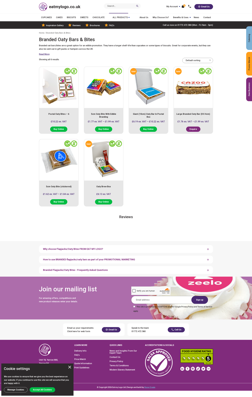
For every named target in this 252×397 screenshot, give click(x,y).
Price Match (80, 359)
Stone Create (149, 387)
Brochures (94, 25)
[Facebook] (188, 369)
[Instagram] (193, 369)
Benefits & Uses (180, 17)
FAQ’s (111, 25)
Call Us (177, 329)
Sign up (199, 300)
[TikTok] (198, 369)
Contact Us (115, 357)
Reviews (76, 25)
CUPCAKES (46, 17)
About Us (144, 17)
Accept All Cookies (42, 389)
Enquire (193, 129)
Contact (207, 17)
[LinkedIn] (182, 369)
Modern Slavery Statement (122, 369)
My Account (172, 6)
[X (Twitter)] (203, 369)
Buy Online (59, 129)
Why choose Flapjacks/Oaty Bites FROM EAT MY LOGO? (73, 249)
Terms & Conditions (119, 365)
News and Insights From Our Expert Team (123, 352)
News (196, 17)
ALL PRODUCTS (120, 17)
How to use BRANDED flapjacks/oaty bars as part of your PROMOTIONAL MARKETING (89, 259)
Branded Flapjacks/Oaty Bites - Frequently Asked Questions (75, 270)
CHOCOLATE (99, 17)
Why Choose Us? (161, 17)
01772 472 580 (188, 25)
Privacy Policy (116, 361)
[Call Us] (190, 6)
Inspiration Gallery (55, 25)
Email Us (205, 6)
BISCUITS (71, 17)
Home (41, 33)
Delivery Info (80, 351)
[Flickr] (209, 369)
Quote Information (83, 363)
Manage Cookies (15, 389)
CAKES (59, 17)
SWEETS (84, 17)
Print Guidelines (81, 367)
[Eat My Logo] (45, 349)
